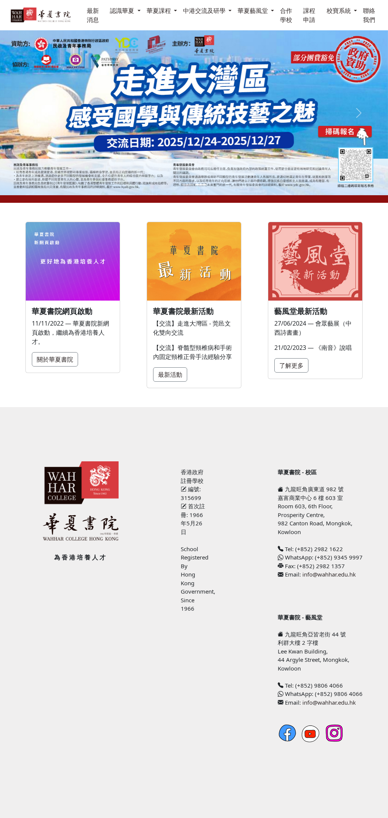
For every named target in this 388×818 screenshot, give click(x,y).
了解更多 (291, 365)
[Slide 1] (187, 184)
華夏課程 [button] (159, 10)
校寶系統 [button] (339, 10)
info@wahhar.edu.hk (329, 574)
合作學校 (286, 15)
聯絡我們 (369, 15)
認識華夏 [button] (123, 10)
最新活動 (170, 374)
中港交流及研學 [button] (205, 10)
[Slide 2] (201, 184)
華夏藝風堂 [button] (253, 10)
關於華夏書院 (55, 359)
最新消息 (93, 15)
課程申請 (309, 15)
